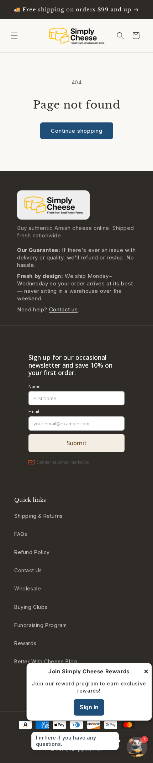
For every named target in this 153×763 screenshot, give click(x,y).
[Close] (146, 672)
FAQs (20, 534)
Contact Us (28, 570)
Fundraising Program (40, 625)
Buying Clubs (30, 607)
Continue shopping (76, 130)
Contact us (63, 309)
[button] (14, 35)
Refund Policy (32, 552)
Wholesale (27, 588)
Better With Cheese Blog (45, 661)
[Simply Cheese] (53, 205)
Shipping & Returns (38, 516)
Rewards (25, 643)
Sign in (89, 707)
